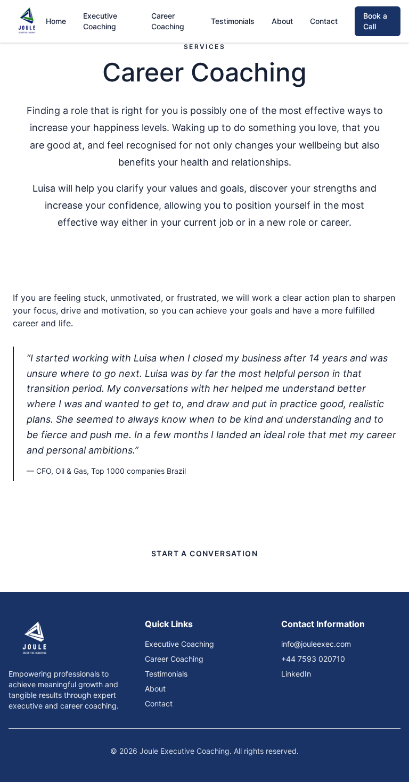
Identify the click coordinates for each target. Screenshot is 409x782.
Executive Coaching (100, 21)
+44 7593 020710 (313, 658)
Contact (324, 21)
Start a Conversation (204, 553)
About (282, 21)
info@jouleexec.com (316, 643)
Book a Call (375, 21)
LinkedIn (296, 673)
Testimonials (233, 21)
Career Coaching (167, 21)
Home (56, 21)
